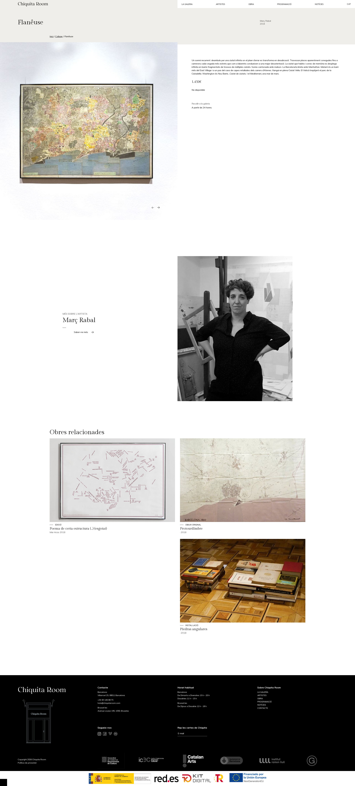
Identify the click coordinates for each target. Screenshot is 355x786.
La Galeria (187, 4)
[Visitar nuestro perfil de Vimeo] (110, 734)
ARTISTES (262, 695)
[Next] (158, 207)
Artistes (220, 4)
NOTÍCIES (261, 705)
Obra (251, 4)
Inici (51, 36)
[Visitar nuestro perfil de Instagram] (99, 734)
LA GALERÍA (262, 692)
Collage (59, 36)
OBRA (260, 698)
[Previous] (152, 207)
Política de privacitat (27, 763)
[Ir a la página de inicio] (89, 4)
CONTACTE (262, 708)
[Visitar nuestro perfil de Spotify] (115, 734)
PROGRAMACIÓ (264, 701)
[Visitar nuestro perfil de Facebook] (104, 734)
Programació (284, 4)
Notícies (319, 4)
